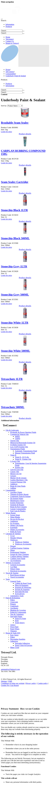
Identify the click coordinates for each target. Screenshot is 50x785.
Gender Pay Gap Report (10, 685)
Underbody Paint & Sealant (16, 76)
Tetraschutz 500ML (12, 407)
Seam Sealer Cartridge (14, 181)
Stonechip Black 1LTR (14, 210)
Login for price (6, 132)
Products (9, 26)
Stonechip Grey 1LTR (14, 266)
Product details (25, 134)
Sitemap (4, 681)
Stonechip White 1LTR (14, 322)
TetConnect (10, 72)
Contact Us (10, 41)
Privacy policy (31, 683)
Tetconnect (10, 39)
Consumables (10, 74)
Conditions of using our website (12, 683)
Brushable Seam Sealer (15, 122)
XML (10, 681)
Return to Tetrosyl (12, 43)
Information (10, 24)
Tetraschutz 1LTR (12, 378)
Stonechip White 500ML (15, 350)
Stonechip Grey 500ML (15, 294)
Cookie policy (42, 683)
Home (8, 37)
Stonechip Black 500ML (15, 238)
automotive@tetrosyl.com (10, 669)
